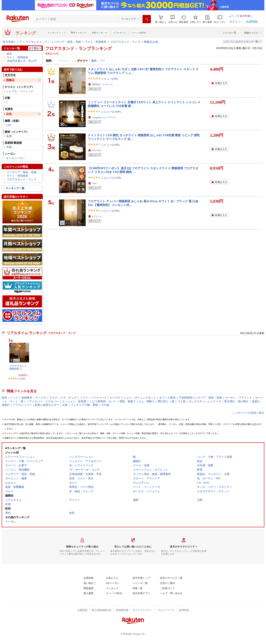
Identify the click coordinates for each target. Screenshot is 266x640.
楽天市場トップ (12, 41)
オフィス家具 (167, 397)
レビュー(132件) (111, 177)
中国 (9, 147)
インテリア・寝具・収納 (66, 41)
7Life (94, 183)
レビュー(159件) (111, 111)
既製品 (10, 80)
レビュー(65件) (110, 210)
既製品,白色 (151, 41)
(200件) (22, 379)
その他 (105, 404)
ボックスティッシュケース (205, 401)
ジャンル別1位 (138, 32)
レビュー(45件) (110, 144)
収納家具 (26, 397)
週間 (93, 60)
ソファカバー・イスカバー (42, 401)
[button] (172, 19)
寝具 (4, 397)
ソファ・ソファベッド (93, 397)
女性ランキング (100, 32)
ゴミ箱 (181, 401)
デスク (53, 397)
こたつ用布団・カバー (102, 401)
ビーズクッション (121, 397)
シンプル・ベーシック (19, 91)
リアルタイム (119, 32)
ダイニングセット (145, 397)
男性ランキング (79, 32)
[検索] (147, 19)
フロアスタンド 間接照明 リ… (18, 367)
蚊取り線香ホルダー (47, 404)
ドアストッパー (22, 404)
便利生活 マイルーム (102, 84)
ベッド (14, 397)
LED (8, 125)
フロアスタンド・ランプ (125, 41)
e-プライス (97, 216)
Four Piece (96, 150)
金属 (9, 136)
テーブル (40, 397)
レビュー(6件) (109, 78)
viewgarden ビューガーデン (104, 117)
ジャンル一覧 (229, 32)
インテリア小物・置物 (84, 404)
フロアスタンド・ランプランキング (78, 48)
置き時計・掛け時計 (236, 401)
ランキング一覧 (15, 188)
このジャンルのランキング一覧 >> (242, 41)
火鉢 (65, 404)
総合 (9, 53)
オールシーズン (15, 158)
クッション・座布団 (74, 401)
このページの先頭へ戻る (249, 412)
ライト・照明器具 (95, 41)
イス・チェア (68, 397)
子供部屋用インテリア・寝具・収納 (200, 397)
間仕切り (163, 401)
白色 (9, 113)
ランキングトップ (56, 32)
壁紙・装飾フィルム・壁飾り (137, 401)
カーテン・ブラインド (238, 397)
